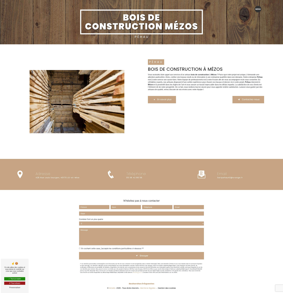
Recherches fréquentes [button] (141, 283)
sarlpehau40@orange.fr (230, 177)
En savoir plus (164, 99)
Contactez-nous (251, 99)
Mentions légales (147, 288)
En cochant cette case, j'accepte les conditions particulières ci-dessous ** (112, 248)
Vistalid (112, 288)
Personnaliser (14, 287)
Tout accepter (15, 279)
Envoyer (144, 255)
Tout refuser (15, 283)
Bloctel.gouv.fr (137, 272)
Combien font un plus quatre (91, 219)
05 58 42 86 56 (134, 177)
